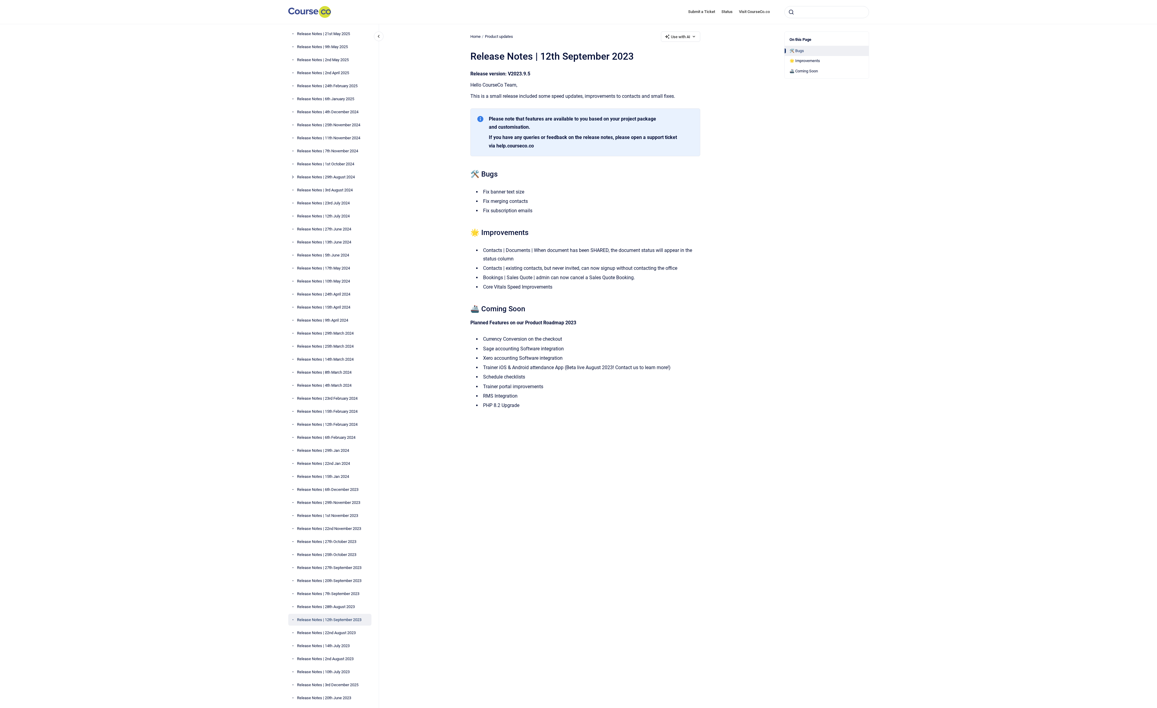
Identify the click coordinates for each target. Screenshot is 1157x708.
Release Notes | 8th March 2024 (324, 372)
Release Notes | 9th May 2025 (322, 47)
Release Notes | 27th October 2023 (326, 541)
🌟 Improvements (804, 60)
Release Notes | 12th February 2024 (327, 424)
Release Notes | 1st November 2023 (327, 515)
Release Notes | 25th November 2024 (328, 125)
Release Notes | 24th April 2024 (323, 294)
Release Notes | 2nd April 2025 (323, 73)
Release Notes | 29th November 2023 (328, 502)
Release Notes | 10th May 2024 (323, 281)
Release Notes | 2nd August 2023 (325, 659)
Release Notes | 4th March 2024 (324, 385)
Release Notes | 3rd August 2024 (325, 190)
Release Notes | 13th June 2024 (324, 242)
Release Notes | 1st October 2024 (325, 164)
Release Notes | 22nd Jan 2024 (323, 463)
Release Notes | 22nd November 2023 (329, 528)
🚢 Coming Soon (803, 71)
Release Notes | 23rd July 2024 (323, 203)
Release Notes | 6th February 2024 (326, 437)
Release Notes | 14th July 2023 (323, 645)
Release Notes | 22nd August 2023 (326, 632)
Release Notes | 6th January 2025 (325, 99)
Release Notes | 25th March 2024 (325, 346)
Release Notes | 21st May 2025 (323, 33)
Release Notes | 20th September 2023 (329, 580)
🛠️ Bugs (796, 50)
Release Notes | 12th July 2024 (323, 216)
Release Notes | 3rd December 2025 (327, 685)
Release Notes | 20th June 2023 (324, 698)
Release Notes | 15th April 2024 (323, 307)
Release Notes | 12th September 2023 (329, 619)
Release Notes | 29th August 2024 (326, 177)
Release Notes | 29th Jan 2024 (323, 450)
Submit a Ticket (701, 11)
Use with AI (680, 37)
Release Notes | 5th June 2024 (323, 255)
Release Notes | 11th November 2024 (328, 138)
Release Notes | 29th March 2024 (325, 333)
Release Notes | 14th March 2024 (325, 359)
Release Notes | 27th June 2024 (324, 229)
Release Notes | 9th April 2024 (322, 320)
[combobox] (827, 12)
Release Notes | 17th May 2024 (323, 268)
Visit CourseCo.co (754, 11)
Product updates (499, 36)
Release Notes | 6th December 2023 (327, 489)
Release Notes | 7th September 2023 (328, 593)
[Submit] (791, 12)
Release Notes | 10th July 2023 (323, 672)
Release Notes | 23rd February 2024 (327, 398)
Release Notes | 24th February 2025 (327, 86)
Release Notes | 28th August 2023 (326, 606)
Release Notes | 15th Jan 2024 (323, 476)
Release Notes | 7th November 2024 (327, 151)
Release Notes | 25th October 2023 (326, 554)
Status (727, 11)
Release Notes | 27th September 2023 (329, 567)
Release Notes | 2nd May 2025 (323, 60)
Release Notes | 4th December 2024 (327, 112)
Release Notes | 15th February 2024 (327, 411)
